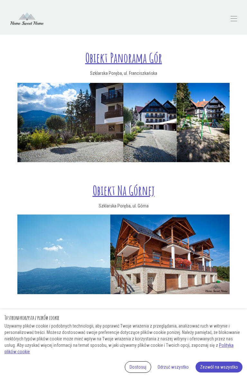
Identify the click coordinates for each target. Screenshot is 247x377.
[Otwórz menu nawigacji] (234, 18)
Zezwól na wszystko (219, 367)
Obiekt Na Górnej (124, 190)
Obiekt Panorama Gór (123, 57)
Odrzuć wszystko (173, 367)
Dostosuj (138, 367)
